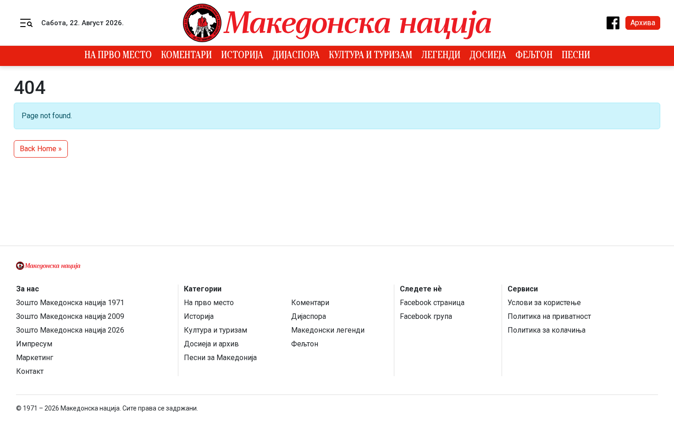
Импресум (34, 343)
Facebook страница (432, 302)
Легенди (440, 55)
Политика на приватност (549, 316)
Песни (576, 55)
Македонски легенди (328, 330)
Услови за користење (544, 302)
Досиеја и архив (211, 343)
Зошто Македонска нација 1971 (70, 302)
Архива (642, 22)
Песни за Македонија (220, 357)
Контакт (30, 371)
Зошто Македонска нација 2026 (70, 330)
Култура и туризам (370, 55)
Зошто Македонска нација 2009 (70, 316)
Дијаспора (296, 55)
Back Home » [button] (41, 148)
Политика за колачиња (547, 330)
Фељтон (533, 55)
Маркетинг (34, 357)
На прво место (118, 55)
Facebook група (426, 316)
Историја (242, 55)
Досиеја (488, 55)
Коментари (186, 55)
